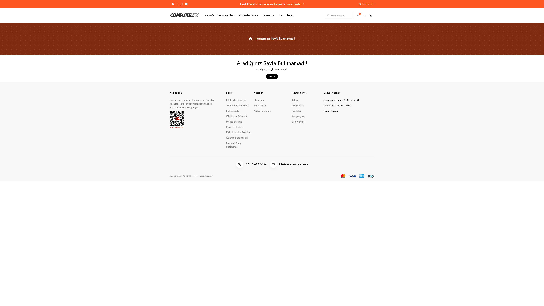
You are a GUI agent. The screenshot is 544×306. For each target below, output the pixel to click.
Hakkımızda (232, 111)
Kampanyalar (299, 116)
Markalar (296, 111)
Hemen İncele (293, 4)
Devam (272, 76)
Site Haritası (298, 122)
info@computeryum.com (293, 164)
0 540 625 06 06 (256, 164)
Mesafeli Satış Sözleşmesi (233, 145)
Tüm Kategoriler (225, 15)
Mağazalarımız (234, 122)
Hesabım (259, 100)
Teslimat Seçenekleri (237, 105)
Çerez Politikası (234, 127)
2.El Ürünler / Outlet (248, 15)
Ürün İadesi (298, 105)
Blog (281, 15)
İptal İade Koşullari (236, 100)
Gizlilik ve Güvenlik (236, 116)
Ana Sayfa (209, 15)
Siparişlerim (260, 105)
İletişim (290, 15)
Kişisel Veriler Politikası (238, 132)
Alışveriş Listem (262, 111)
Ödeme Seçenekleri (237, 138)
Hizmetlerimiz (268, 15)
